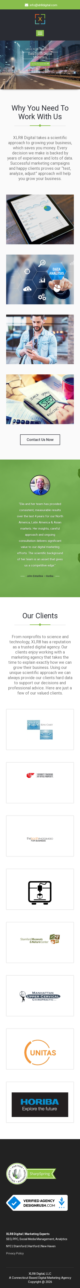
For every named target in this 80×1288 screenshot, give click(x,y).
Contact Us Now (40, 439)
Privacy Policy (15, 1253)
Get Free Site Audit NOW (39, 64)
